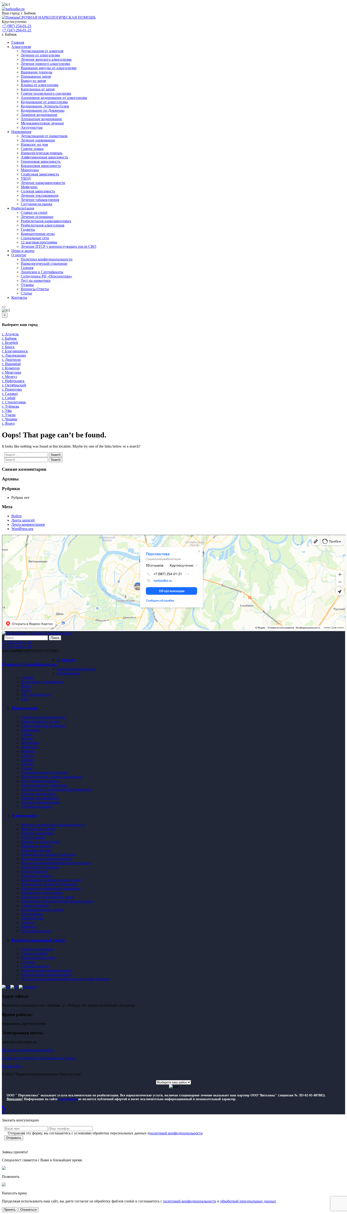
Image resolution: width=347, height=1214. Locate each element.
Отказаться (28, 1209)
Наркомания (21, 132)
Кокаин (27, 738)
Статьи (26, 293)
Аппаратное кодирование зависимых (51, 888)
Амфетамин (30, 730)
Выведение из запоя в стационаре (48, 854)
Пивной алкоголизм (37, 833)
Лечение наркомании (38, 140)
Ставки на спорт (34, 212)
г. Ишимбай (11, 364)
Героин (26, 734)
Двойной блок (32, 918)
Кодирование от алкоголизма (44, 102)
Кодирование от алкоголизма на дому (51, 880)
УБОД (26, 178)
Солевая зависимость (38, 191)
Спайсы (27, 755)
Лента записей (23, 520)
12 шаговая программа (39, 242)
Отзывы (27, 285)
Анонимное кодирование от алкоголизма (54, 98)
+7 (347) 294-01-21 (16, 30)
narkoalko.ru (67, 1099)
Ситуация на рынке (36, 204)
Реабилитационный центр (38, 940)
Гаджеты (28, 229)
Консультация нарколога (40, 781)
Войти (16, 516)
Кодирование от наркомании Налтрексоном (56, 789)
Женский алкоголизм (38, 829)
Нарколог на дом (34, 144)
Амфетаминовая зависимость (44, 157)
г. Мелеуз (9, 377)
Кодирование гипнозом (40, 867)
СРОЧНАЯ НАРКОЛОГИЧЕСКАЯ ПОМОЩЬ (57, 17)
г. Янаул (8, 423)
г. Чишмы (9, 419)
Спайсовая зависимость (40, 174)
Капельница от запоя (38, 89)
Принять (10, 1209)
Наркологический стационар (44, 263)
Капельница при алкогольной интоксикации (57, 901)
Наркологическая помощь (41, 153)
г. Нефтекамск (13, 381)
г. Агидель (10, 334)
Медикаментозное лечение (42, 123)
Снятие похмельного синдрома (46, 93)
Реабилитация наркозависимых (46, 221)
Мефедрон (29, 187)
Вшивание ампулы (36, 850)
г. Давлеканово (14, 355)
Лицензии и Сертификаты (42, 272)
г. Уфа (7, 411)
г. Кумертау (11, 368)
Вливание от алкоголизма (41, 893)
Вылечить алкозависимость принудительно (56, 863)
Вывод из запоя (33, 81)
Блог (24, 699)
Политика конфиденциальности (46, 259)
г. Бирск (8, 347)
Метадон (28, 751)
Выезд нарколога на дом (40, 721)
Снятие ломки (32, 149)
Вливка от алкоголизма (39, 85)
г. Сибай (8, 398)
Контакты (19, 297)
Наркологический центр (76, 669)
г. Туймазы (10, 406)
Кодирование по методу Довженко (49, 884)
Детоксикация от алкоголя (42, 51)
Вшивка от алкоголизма (40, 842)
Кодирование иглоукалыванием (46, 859)
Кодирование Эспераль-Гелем (45, 106)
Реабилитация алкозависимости (46, 975)
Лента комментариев (28, 524)
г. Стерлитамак (14, 402)
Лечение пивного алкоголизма (45, 64)
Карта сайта (11, 1066)
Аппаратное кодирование (41, 119)
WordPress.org (22, 529)
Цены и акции (22, 251)
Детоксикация (68, 673)
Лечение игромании (37, 217)
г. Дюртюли (11, 360)
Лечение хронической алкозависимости (53, 825)
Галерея (27, 268)
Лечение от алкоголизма (40, 55)
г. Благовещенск (15, 351)
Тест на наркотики (36, 280)
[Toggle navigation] (4, 307)
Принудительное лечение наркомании (51, 777)
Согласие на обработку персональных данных (39, 1058)
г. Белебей (10, 343)
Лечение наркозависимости (43, 183)
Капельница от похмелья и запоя (47, 897)
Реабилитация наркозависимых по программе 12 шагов (65, 979)
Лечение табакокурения (40, 200)
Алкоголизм (21, 47)
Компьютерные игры (38, 234)
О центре (18, 255)
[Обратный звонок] (173, 1108)
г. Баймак (28, 13)
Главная (17, 42)
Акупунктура (31, 127)
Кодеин (27, 764)
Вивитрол (29, 927)
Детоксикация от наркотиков (44, 136)
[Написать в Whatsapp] (173, 1112)
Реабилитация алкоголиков (42, 225)
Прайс (26, 690)
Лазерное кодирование (39, 115)
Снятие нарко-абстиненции (43, 726)
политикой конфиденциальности (176, 1133)
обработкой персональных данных (248, 1201)
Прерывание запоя (36, 76)
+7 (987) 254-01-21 (16, 26)
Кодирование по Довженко (42, 110)
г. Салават (10, 394)
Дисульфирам (32, 914)
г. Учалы (9, 415)
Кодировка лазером (36, 876)
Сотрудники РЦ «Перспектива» (46, 276)
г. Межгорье (11, 372)
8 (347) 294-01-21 (27, 4)
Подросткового (33, 837)
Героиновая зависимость (40, 161)
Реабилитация (22, 208)
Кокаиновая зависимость (41, 166)
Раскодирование (34, 871)
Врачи (26, 686)
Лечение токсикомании (40, 195)
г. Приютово (12, 389)
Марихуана (30, 170)
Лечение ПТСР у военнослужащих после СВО (58, 246)
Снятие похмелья (35, 905)
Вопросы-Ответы (35, 289)
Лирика (27, 760)
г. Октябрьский (14, 385)
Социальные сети (35, 238)
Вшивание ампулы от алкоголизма (48, 68)
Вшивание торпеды (36, 72)
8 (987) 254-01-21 (62, 4)
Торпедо (27, 922)
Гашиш (26, 768)
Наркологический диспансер (44, 772)
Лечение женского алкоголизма (46, 59)
